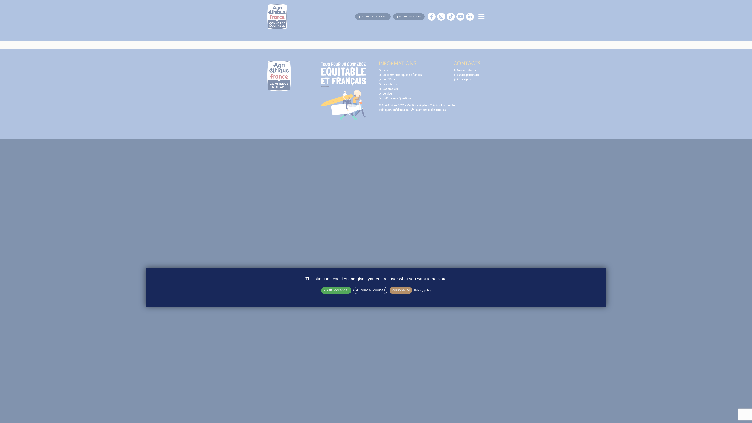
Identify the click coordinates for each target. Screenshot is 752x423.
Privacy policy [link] (422, 290)
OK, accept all (337, 290)
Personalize (401, 290)
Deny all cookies (372, 290)
